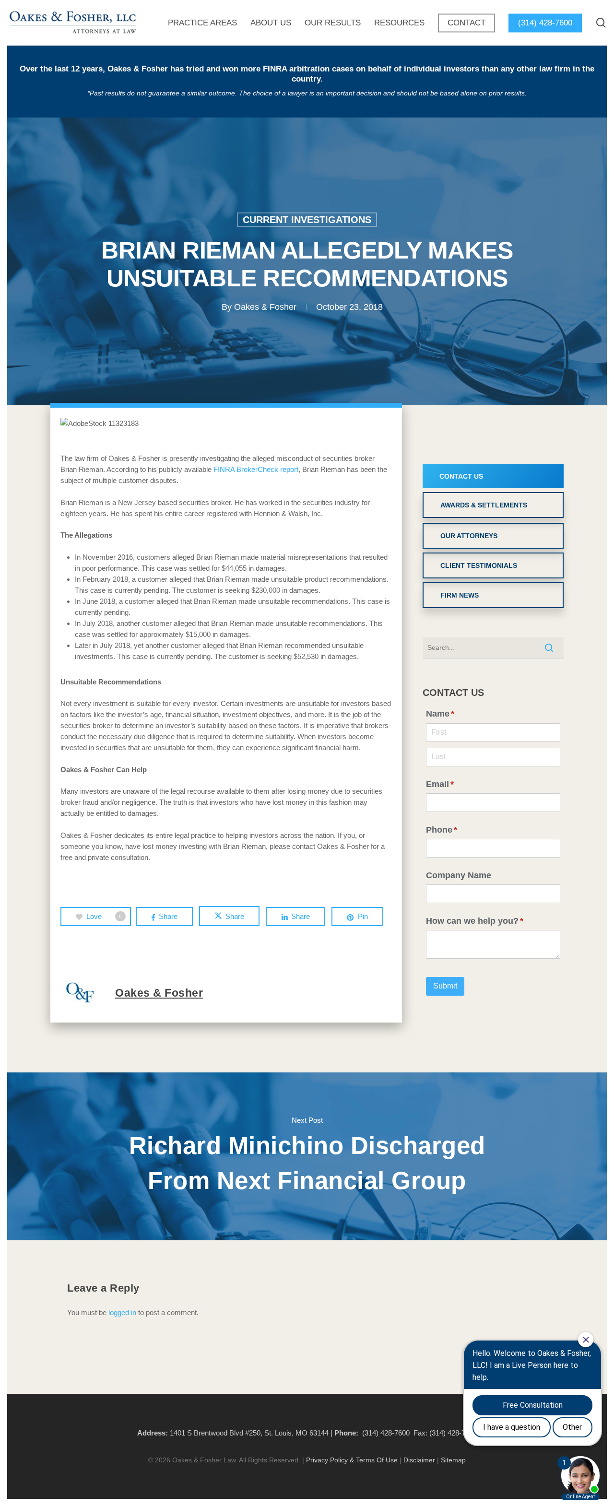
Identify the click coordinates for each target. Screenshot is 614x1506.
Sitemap (453, 1460)
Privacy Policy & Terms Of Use (352, 1460)
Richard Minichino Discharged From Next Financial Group (307, 1156)
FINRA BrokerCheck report (255, 469)
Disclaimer (419, 1460)
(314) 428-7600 (386, 1433)
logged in (122, 1312)
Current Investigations (307, 219)
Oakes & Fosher (265, 307)
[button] (493, 476)
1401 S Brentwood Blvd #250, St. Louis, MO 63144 (249, 1433)
